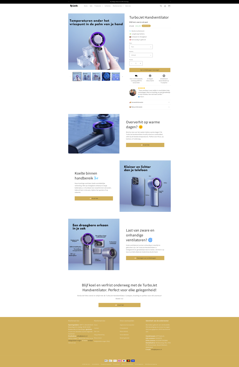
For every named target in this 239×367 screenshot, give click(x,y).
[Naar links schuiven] (70, 77)
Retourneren (98, 338)
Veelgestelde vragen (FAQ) (102, 341)
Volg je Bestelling (99, 335)
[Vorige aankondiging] (69, 2)
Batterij (131, 51)
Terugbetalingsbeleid (106, 364)
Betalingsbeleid (124, 338)
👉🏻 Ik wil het (145, 145)
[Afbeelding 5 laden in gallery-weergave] (115, 76)
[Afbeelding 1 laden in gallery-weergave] (77, 76)
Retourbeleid (124, 331)
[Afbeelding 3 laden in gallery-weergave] (96, 76)
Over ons (96, 331)
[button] (98, 6)
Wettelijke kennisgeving (151, 364)
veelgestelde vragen (75, 340)
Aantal (131, 59)
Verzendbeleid (124, 335)
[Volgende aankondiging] (170, 2)
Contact (96, 328)
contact (90, 340)
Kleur (130, 43)
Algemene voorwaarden (127, 364)
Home (96, 325)
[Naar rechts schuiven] (123, 77)
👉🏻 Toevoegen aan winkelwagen (145, 258)
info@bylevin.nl (82, 336)
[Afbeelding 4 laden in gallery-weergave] (106, 76)
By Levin (88, 364)
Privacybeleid (124, 328)
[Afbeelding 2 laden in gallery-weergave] (86, 76)
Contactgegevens (139, 364)
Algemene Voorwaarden (127, 325)
